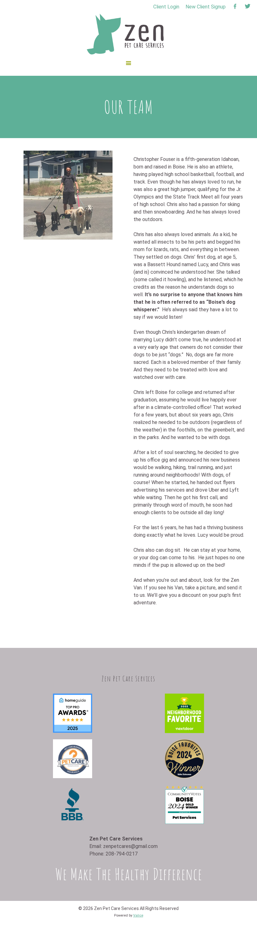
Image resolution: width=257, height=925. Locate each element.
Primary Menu (128, 68)
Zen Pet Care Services (91, 17)
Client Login (166, 7)
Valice (138, 915)
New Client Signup (206, 7)
